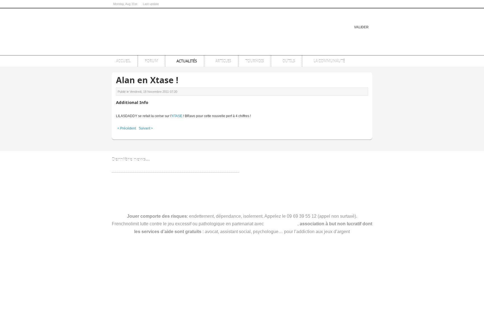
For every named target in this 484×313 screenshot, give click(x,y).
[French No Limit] (155, 27)
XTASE (177, 116)
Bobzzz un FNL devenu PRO (136, 168)
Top (365, 50)
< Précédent (126, 128)
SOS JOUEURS (281, 223)
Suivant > (146, 128)
